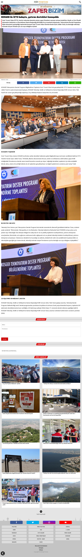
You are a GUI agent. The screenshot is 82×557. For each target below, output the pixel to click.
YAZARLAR (14, 533)
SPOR (14, 536)
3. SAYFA (68, 529)
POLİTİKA (14, 526)
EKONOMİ (67, 536)
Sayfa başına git (41, 514)
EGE (41, 529)
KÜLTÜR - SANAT (41, 539)
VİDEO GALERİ (67, 533)
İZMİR (14, 529)
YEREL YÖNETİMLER (41, 536)
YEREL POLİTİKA (41, 526)
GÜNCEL (68, 526)
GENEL (67, 539)
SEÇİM (40, 542)
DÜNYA (14, 539)
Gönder (5, 339)
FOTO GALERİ (41, 533)
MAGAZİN (14, 542)
